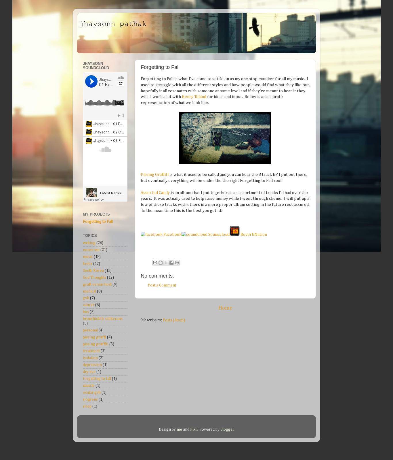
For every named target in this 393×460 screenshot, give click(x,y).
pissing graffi (94, 337)
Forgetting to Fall (98, 222)
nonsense (91, 250)
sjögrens (90, 399)
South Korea (93, 271)
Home (225, 308)
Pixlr (194, 429)
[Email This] (155, 262)
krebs (87, 264)
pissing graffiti (95, 344)
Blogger (227, 429)
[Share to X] (166, 262)
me (180, 429)
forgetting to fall (97, 379)
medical (89, 291)
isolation (90, 358)
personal (90, 330)
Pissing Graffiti (155, 174)
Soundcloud (218, 234)
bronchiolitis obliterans (103, 319)
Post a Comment (162, 285)
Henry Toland (194, 97)
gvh (86, 298)
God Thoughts (94, 278)
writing (89, 243)
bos (86, 312)
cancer (88, 305)
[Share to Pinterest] (177, 262)
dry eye (89, 372)
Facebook (172, 234)
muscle (89, 386)
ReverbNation (253, 234)
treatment (91, 351)
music (88, 257)
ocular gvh (92, 393)
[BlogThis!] (160, 262)
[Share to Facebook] (171, 262)
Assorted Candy (155, 193)
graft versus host (97, 284)
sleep (87, 406)
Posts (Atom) (174, 320)
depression (92, 365)
